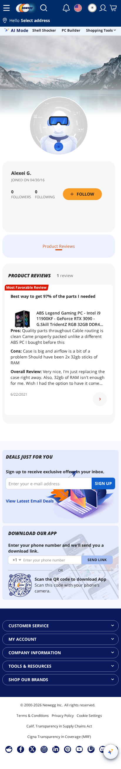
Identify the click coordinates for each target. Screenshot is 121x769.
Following (45, 197)
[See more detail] (100, 399)
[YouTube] (79, 749)
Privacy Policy (63, 715)
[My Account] (103, 7)
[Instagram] (44, 749)
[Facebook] (20, 749)
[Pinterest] (67, 749)
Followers (21, 197)
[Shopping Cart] (114, 7)
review (66, 275)
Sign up (103, 483)
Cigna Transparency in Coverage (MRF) (59, 736)
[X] (32, 749)
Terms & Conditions (32, 715)
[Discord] (103, 749)
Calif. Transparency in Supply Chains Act (59, 726)
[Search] (43, 8)
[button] (60, 21)
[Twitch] (91, 749)
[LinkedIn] (55, 749)
